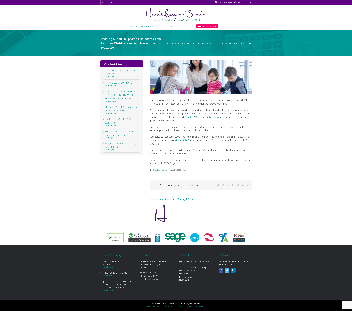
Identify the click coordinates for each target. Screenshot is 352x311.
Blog (184, 170)
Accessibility (200, 306)
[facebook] (221, 270)
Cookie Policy (180, 306)
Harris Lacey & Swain (159, 170)
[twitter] (227, 270)
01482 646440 (150, 272)
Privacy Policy (168, 306)
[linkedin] (233, 270)
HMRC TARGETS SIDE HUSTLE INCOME (116, 263)
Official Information (154, 306)
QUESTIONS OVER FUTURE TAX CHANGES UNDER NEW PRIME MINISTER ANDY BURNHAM (121, 95)
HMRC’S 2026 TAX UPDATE (118, 82)
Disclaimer (190, 306)
